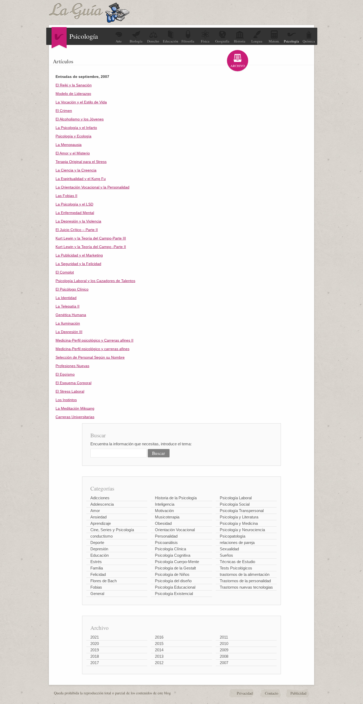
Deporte (97, 542)
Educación (170, 41)
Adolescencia (102, 504)
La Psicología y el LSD (74, 204)
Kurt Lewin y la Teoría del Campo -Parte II (91, 247)
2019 (94, 650)
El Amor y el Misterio (73, 153)
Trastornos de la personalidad (245, 581)
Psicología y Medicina (239, 523)
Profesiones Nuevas (72, 366)
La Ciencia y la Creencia (76, 170)
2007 (224, 662)
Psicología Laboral (236, 498)
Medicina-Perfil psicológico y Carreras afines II (94, 340)
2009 (224, 650)
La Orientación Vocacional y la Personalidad (92, 187)
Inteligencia (164, 504)
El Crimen (64, 110)
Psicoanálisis (166, 542)
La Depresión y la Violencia (78, 221)
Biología (136, 41)
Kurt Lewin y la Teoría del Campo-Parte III (91, 238)
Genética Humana (71, 315)
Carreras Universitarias (75, 417)
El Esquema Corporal (73, 383)
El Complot (65, 272)
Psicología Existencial (174, 593)
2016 (159, 637)
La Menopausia (69, 145)
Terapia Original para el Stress (81, 162)
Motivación (164, 510)
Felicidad (98, 574)
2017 (94, 662)
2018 (94, 656)
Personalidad (166, 536)
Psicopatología (232, 536)
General (97, 593)
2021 (94, 637)
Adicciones (99, 498)
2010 (224, 643)
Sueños (226, 555)
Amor (95, 510)
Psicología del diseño (173, 581)
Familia (96, 568)
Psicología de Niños (172, 574)
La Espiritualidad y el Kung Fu (81, 179)
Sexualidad (229, 549)
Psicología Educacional (175, 587)
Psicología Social (235, 504)
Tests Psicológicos (236, 568)
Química (309, 41)
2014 (159, 650)
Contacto (271, 693)
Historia (239, 41)
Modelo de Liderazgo (73, 93)
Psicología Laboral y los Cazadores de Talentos (95, 281)
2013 (159, 656)
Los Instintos (66, 400)
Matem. (274, 41)
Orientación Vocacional (175, 529)
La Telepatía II (67, 306)
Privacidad (245, 693)
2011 (224, 637)
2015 (159, 643)
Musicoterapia (167, 517)
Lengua (256, 41)
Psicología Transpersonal (242, 510)
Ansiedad (98, 517)
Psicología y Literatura (239, 517)
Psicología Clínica (170, 549)
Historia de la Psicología (176, 498)
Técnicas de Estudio (237, 561)
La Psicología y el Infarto (76, 127)
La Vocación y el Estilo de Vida (81, 102)
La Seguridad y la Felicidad (78, 264)
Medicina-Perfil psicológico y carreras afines (92, 349)
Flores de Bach (103, 581)
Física (205, 41)
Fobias (96, 587)
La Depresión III (69, 332)
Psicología (291, 41)
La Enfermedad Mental (75, 213)
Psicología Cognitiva (172, 555)
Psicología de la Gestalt (175, 568)
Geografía (222, 41)
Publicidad (298, 693)
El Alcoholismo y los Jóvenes (80, 119)
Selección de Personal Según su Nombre (90, 357)
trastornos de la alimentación (244, 574)
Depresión (99, 549)
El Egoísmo (65, 374)
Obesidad (163, 523)
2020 (94, 643)
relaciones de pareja (237, 542)
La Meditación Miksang (75, 408)
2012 (159, 662)
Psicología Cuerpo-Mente (177, 561)
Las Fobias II (66, 196)
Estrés (96, 561)
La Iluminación (68, 323)
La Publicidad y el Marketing (79, 255)
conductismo (101, 536)
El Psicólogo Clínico (72, 289)
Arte (119, 41)
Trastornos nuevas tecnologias (246, 587)
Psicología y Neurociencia (242, 529)
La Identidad (66, 298)
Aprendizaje (100, 523)
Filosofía (188, 41)
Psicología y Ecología (73, 136)
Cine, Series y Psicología (112, 529)
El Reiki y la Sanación (74, 85)
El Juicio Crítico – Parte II (77, 230)
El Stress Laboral (70, 391)
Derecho (153, 41)
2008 (224, 656)
